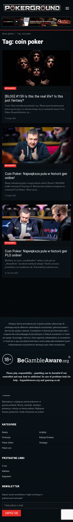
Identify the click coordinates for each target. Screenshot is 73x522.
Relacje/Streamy (46, 437)
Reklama (5, 471)
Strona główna (8, 34)
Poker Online (7, 442)
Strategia (43, 442)
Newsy (5, 432)
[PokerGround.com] (32, 8)
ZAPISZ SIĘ (11, 513)
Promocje (6, 437)
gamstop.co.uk (52, 380)
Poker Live (6, 448)
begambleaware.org (30, 380)
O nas (4, 466)
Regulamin (6, 476)
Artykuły (42, 432)
